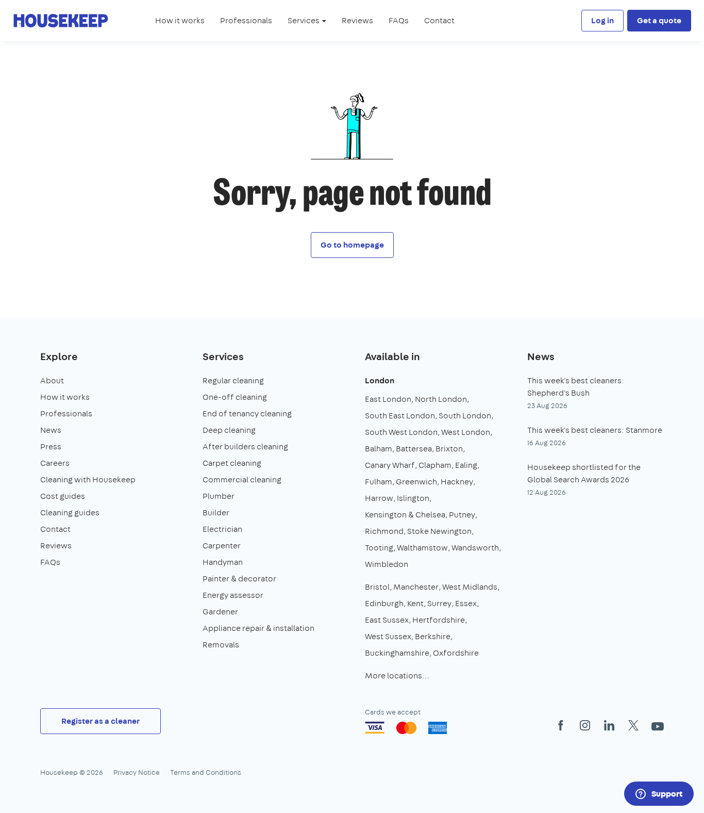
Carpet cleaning (232, 463)
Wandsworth (475, 547)
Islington (413, 498)
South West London (401, 432)
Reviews (357, 20)
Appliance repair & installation (258, 628)
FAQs (399, 20)
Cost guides (62, 496)
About (52, 380)
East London (388, 399)
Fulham (378, 481)
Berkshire (432, 636)
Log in (602, 20)
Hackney (457, 481)
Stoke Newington (439, 531)
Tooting (379, 547)
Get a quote (659, 20)
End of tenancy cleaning (247, 413)
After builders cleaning (245, 446)
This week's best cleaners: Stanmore (594, 430)
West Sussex (388, 636)
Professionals (246, 20)
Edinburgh (384, 603)
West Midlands (469, 586)
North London (441, 399)
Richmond (384, 531)
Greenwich (416, 481)
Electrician (222, 529)
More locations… (397, 675)
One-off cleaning (235, 397)
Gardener (220, 611)
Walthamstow (422, 547)
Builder (216, 512)
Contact (439, 20)
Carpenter (222, 545)
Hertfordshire (438, 619)
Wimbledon (386, 564)
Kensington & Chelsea (405, 514)
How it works (180, 20)
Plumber (218, 496)
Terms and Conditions (205, 772)
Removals (221, 644)
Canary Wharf (390, 465)
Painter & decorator (239, 578)
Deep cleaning (229, 430)
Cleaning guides (69, 512)
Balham (378, 448)
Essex (466, 603)
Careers (55, 463)
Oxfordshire (456, 652)
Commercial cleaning (242, 479)
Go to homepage (352, 244)
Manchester (416, 586)
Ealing (466, 465)
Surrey (439, 603)
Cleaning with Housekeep (88, 479)
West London (465, 432)
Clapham (434, 465)
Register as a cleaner (100, 721)
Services (223, 356)
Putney (462, 514)
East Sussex (387, 619)
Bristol (377, 586)
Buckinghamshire (397, 652)
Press (50, 446)
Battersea (414, 448)
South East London (400, 415)
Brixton (449, 448)
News (50, 430)
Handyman (223, 562)
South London (465, 415)
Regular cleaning (233, 380)
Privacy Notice (136, 772)
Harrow (379, 498)
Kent (415, 603)
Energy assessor (233, 595)
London (379, 380)
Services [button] (304, 20)
